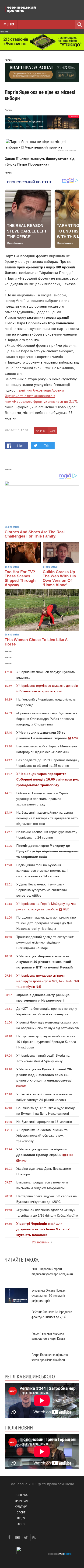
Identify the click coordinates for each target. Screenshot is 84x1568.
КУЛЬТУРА (21, 1507)
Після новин (19, 1427)
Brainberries (12, 526)
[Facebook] (9, 1537)
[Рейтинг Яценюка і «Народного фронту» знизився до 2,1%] (16, 1317)
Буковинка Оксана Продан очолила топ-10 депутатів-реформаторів (49, 1295)
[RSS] (33, 1537)
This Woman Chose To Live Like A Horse (36, 642)
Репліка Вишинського (30, 1376)
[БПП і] (16, 1274)
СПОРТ (21, 1513)
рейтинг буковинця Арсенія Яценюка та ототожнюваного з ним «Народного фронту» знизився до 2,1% (41, 396)
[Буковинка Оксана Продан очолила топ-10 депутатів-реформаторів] (16, 1295)
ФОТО (21, 1524)
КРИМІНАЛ (21, 1501)
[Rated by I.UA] (27, 1553)
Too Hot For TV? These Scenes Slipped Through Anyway (20, 578)
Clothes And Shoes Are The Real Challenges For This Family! (35, 534)
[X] (25, 1537)
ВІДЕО (21, 1518)
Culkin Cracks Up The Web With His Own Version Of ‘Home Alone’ (59, 578)
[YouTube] (17, 1537)
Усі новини (40, 1242)
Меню (9, 24)
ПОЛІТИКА (21, 1495)
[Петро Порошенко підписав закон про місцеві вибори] (16, 1360)
